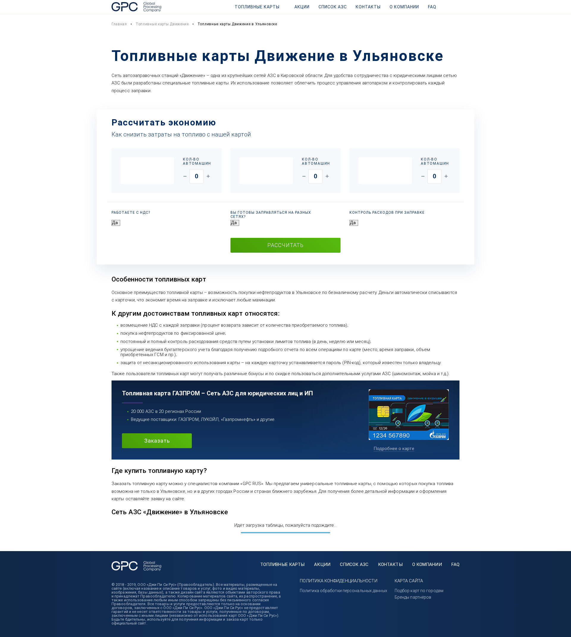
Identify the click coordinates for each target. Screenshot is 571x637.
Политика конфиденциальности (338, 580)
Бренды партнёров (413, 597)
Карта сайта (409, 580)
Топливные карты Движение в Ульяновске (237, 24)
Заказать (157, 441)
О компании (404, 6)
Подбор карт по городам (419, 590)
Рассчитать (285, 245)
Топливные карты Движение (162, 24)
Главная (119, 24)
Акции (302, 6)
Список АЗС (333, 6)
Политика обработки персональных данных (343, 590)
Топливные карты (257, 6)
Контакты (368, 6)
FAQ (432, 6)
